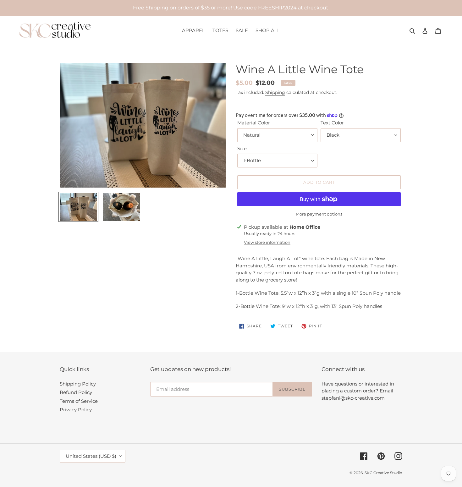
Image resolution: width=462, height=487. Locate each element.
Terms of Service (79, 401)
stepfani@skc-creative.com (353, 398)
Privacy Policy (76, 410)
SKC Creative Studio (383, 472)
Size (242, 148)
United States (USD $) (91, 456)
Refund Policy (76, 392)
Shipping (275, 92)
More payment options (319, 213)
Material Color (253, 123)
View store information (267, 242)
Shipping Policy (78, 384)
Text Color (332, 123)
